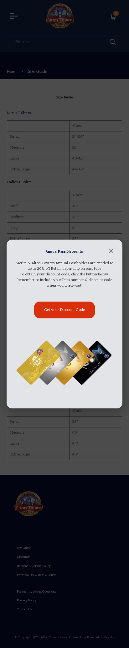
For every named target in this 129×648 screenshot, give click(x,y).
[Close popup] (111, 251)
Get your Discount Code (64, 309)
